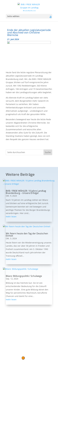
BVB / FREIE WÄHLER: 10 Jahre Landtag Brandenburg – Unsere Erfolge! (26, 192)
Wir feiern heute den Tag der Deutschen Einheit (27, 234)
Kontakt (10, 343)
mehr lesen (11, 216)
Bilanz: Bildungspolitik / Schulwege (24, 276)
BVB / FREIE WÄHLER (19, 338)
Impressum (21, 343)
